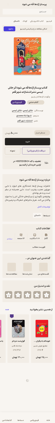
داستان (17, 21)
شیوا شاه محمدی (24, 115)
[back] (50, 4)
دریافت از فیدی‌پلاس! (36, 150)
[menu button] (4, 4)
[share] (20, 80)
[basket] (11, 4)
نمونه (12, 150)
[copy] (7, 163)
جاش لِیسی (28, 110)
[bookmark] (35, 80)
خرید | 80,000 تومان (14, 419)
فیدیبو (49, 21)
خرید (27, 141)
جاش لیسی (17, 110)
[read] (11, 267)
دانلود (10, 29)
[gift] (27, 80)
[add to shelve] (43, 267)
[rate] (46, 294)
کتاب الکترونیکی (36, 21)
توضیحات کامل (43, 206)
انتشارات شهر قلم (25, 120)
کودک (25, 21)
